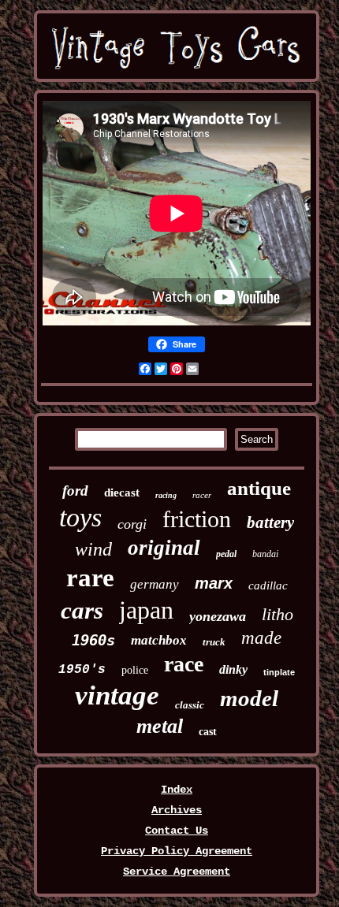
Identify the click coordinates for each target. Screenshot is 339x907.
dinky (233, 669)
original (164, 547)
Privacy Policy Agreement (176, 851)
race (183, 664)
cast (208, 732)
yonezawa (217, 616)
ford (75, 490)
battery (270, 522)
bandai (265, 553)
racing (166, 495)
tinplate (279, 672)
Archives (176, 810)
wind (93, 549)
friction (196, 519)
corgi (132, 524)
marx (214, 583)
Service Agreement (176, 871)
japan (146, 610)
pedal (226, 553)
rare (90, 577)
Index (176, 789)
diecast (122, 492)
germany (154, 584)
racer (201, 495)
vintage (117, 695)
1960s (93, 640)
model (249, 698)
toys (80, 517)
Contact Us (176, 830)
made (261, 638)
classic (189, 705)
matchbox (159, 640)
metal (159, 726)
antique (259, 488)
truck (214, 642)
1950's (82, 670)
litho (277, 614)
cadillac (268, 585)
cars (82, 610)
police (134, 670)
